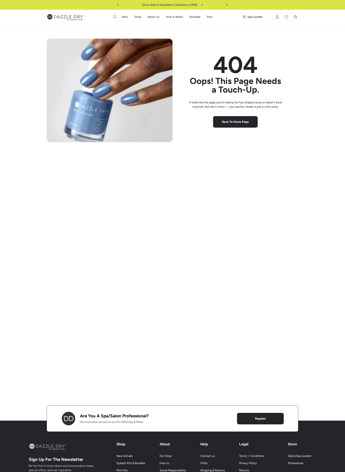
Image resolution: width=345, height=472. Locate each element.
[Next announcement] (227, 4)
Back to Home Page (235, 121)
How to (164, 463)
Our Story (166, 456)
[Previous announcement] (118, 4)
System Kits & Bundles (130, 463)
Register (260, 418)
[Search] (115, 16)
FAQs (203, 463)
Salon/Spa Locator (299, 456)
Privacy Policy (248, 463)
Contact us (207, 456)
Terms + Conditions (251, 456)
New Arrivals (124, 456)
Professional (295, 463)
